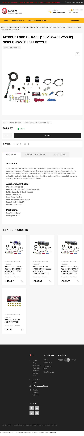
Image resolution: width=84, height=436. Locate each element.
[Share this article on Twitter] (17, 144)
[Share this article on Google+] (21, 144)
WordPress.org (49, 372)
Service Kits (24, 27)
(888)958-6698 (58, 13)
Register (80, 2)
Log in (46, 359)
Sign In (74, 2)
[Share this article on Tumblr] (28, 144)
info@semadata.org (40, 386)
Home (6, 20)
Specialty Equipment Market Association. (25, 425)
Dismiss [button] (53, 432)
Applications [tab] (59, 155)
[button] (77, 54)
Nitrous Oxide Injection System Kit (40, 27)
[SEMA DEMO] (12, 13)
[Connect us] (32, 408)
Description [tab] (11, 155)
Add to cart (47, 135)
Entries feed (48, 363)
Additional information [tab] (35, 155)
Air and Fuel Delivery (13, 27)
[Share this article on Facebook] (13, 144)
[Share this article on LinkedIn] (24, 144)
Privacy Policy (53, 425)
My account (75, 20)
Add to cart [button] (22, 281)
